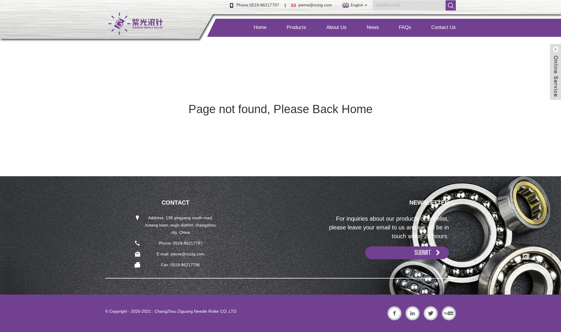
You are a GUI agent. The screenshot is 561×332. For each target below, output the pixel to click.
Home (260, 27)
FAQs (405, 27)
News (373, 27)
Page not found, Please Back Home (280, 109)
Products (296, 27)
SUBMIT (422, 252)
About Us (336, 27)
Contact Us (443, 27)
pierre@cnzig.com (315, 5)
